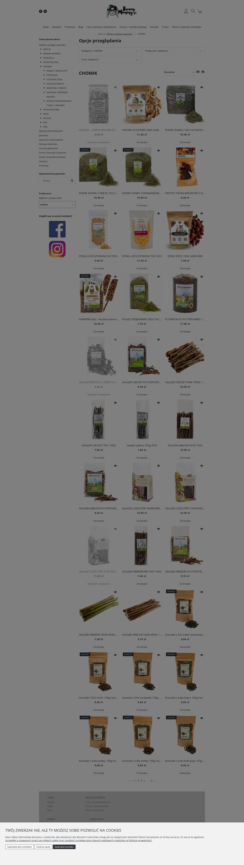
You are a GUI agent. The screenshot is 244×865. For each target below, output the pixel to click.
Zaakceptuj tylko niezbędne (19, 847)
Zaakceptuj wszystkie (64, 847)
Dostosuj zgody (43, 847)
